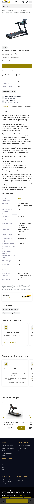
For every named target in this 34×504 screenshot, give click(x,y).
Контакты (5, 462)
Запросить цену (17, 66)
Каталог (10, 10)
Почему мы (5, 464)
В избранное (9, 75)
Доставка (28, 107)
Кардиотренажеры (20, 10)
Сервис (20, 451)
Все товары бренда (8, 297)
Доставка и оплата (24, 445)
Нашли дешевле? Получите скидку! (12, 71)
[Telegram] (23, 2)
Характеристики (17, 107)
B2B (19, 453)
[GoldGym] (6, 1)
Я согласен (17, 501)
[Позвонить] (30, 2)
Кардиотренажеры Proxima (11, 313)
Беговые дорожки (7, 12)
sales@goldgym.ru (7, 483)
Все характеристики (9, 91)
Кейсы (3, 470)
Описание (5, 107)
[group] (17, 28)
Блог (3, 467)
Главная (4, 10)
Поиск (7, 6)
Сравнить (22, 75)
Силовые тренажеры (8, 448)
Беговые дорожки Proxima (22, 12)
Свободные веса (7, 451)
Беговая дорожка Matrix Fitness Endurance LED (14, 423)
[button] (30, 29)
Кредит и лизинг (23, 448)
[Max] (26, 2)
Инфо (19, 1)
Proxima (4, 47)
